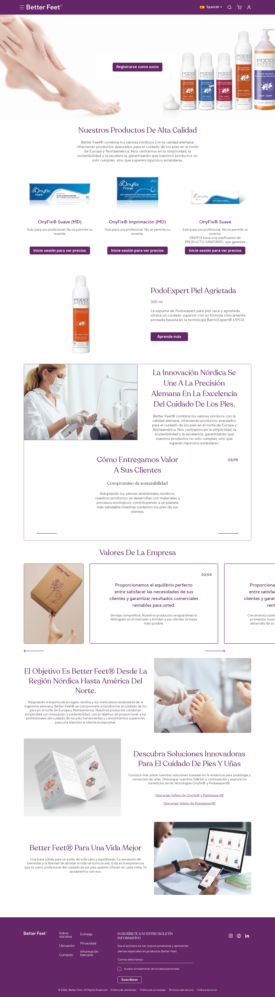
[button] (24, 7)
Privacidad (88, 943)
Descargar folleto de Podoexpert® (190, 803)
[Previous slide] (47, 533)
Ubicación (66, 946)
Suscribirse (129, 979)
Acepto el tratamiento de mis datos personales (151, 969)
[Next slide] (228, 533)
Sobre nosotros (65, 935)
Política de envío (207, 990)
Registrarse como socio (137, 67)
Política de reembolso (123, 990)
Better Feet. (76, 990)
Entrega (86, 934)
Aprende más (169, 336)
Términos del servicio (181, 990)
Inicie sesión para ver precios (59, 250)
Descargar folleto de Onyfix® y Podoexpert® (189, 795)
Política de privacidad (152, 990)
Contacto (66, 955)
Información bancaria (89, 953)
